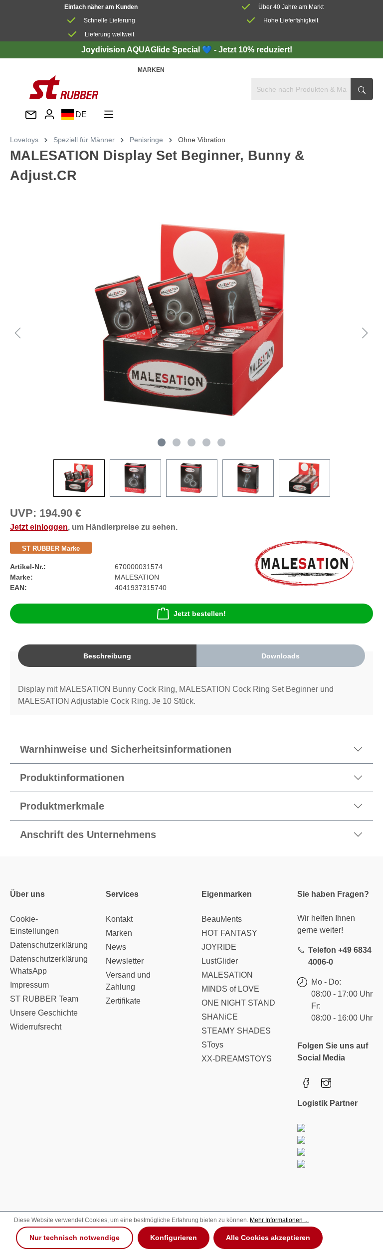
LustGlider (219, 961)
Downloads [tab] (280, 656)
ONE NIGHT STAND (238, 1003)
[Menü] (109, 114)
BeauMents (221, 919)
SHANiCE (219, 1017)
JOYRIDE (218, 947)
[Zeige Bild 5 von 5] (221, 442)
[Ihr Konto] (49, 114)
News (116, 947)
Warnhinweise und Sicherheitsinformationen (125, 749)
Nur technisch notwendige (74, 1238)
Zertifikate (123, 1001)
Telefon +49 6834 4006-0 (340, 956)
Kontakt (119, 919)
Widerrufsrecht (35, 1027)
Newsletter (125, 961)
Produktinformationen (72, 777)
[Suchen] (362, 89)
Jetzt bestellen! (200, 614)
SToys (212, 1045)
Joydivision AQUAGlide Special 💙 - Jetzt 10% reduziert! (186, 49)
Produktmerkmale (62, 806)
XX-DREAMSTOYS (236, 1058)
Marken (151, 69)
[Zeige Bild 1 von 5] (162, 442)
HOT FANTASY (229, 933)
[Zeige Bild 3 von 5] (191, 442)
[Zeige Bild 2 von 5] (177, 442)
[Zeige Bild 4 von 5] (206, 442)
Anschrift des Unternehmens (88, 834)
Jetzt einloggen (39, 527)
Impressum (29, 985)
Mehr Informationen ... (279, 1220)
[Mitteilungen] (30, 115)
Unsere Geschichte (44, 1013)
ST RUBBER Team (44, 999)
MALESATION (227, 975)
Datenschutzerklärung (49, 945)
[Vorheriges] (17, 333)
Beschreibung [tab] (107, 656)
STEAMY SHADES (236, 1031)
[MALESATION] (304, 563)
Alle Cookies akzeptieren (268, 1238)
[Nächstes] (365, 333)
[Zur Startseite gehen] (64, 87)
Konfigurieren (173, 1238)
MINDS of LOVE (230, 989)
